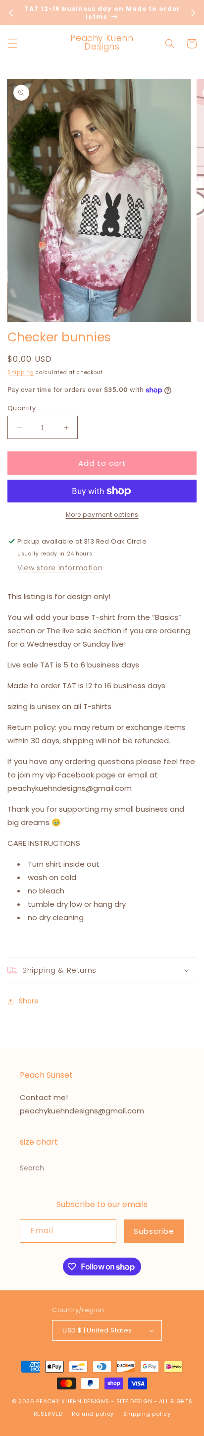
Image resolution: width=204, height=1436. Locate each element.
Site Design (134, 1401)
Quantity (21, 408)
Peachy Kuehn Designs (72, 1401)
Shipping (20, 372)
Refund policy (93, 1414)
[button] (12, 44)
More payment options (102, 514)
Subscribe (154, 1231)
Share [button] (29, 1001)
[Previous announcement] (11, 13)
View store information (59, 568)
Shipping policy (147, 1414)
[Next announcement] (193, 13)
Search (32, 1168)
